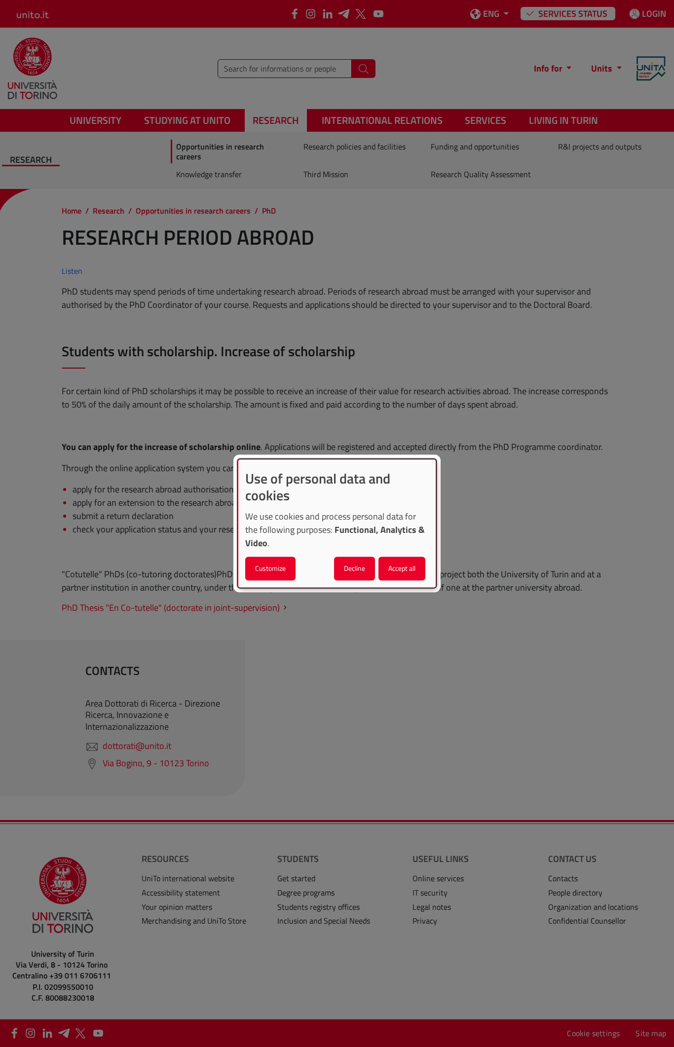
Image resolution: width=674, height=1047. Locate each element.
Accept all (401, 568)
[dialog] (337, 523)
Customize (270, 568)
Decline (354, 568)
